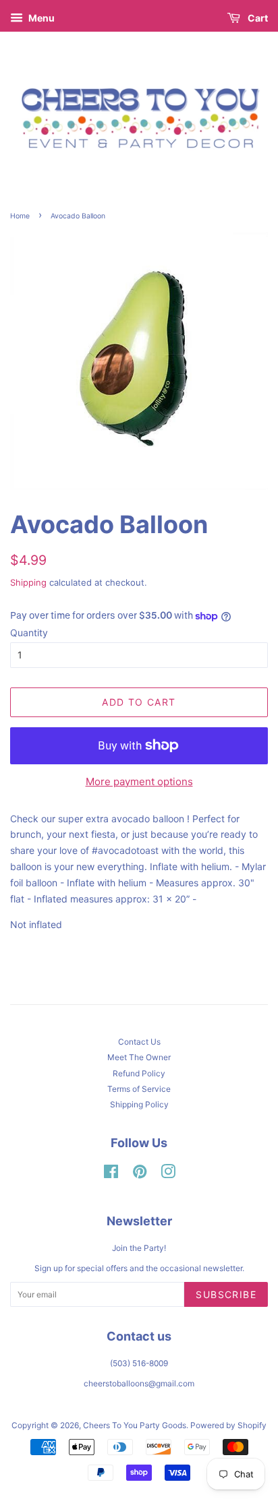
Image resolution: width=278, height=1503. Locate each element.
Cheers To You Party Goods (134, 1425)
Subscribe (226, 1294)
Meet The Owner (139, 1057)
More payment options (139, 781)
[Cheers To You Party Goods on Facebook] (111, 1174)
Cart (257, 18)
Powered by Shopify (228, 1425)
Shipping (28, 582)
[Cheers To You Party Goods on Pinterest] (139, 1174)
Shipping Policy (139, 1104)
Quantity (29, 632)
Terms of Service (139, 1089)
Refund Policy (139, 1073)
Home (20, 216)
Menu (40, 18)
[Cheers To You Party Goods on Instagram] (168, 1174)
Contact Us (139, 1042)
